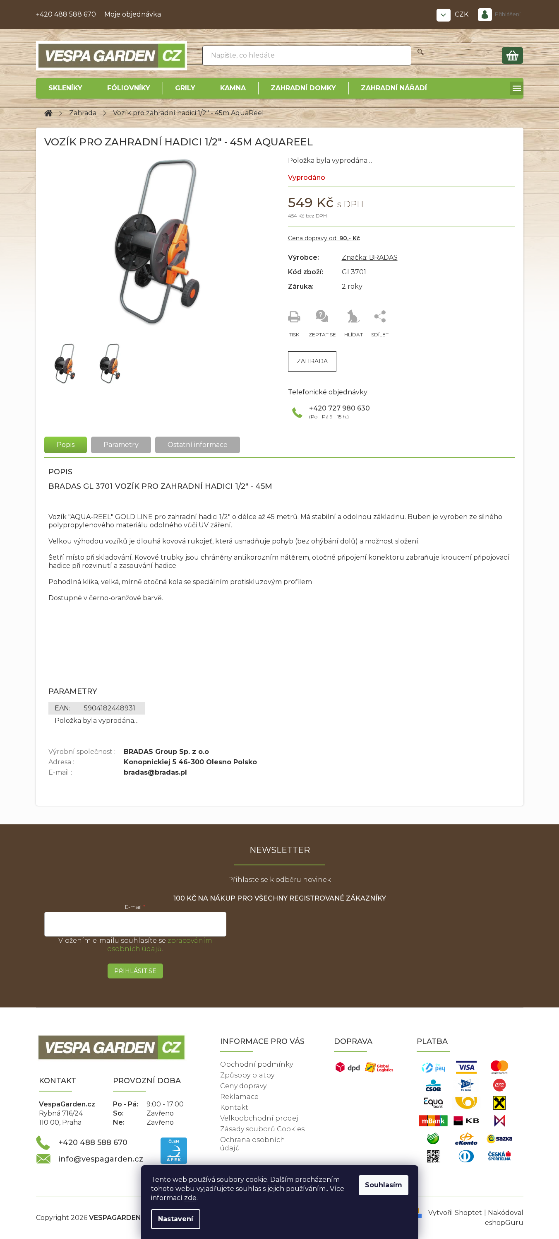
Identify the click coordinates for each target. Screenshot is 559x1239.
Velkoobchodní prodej (259, 1118)
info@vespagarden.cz (101, 1159)
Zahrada (312, 361)
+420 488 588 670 (66, 14)
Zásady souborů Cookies (262, 1129)
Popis (65, 445)
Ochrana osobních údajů (252, 1144)
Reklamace (239, 1097)
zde (190, 1198)
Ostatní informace (198, 445)
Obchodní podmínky (256, 1064)
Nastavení (175, 1219)
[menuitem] (65, 88)
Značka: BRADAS (370, 257)
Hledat (420, 55)
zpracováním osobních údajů (159, 945)
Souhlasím (383, 1185)
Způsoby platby (247, 1075)
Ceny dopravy (243, 1086)
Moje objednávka (132, 14)
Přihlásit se (135, 971)
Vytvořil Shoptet (455, 1213)
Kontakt (234, 1107)
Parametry (121, 445)
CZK (462, 14)
